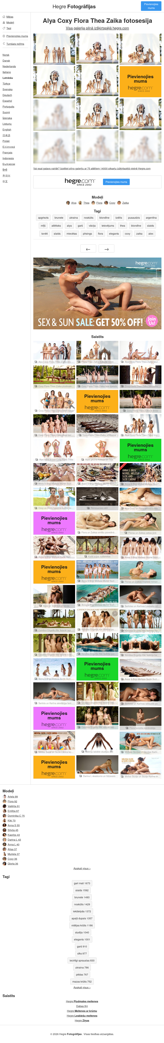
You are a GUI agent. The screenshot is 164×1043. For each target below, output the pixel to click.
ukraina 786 (82, 967)
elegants (114, 233)
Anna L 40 (13, 844)
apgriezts (43, 217)
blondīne (104, 217)
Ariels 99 (13, 796)
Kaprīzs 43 (14, 835)
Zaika (125, 203)
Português (8, 106)
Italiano (7, 72)
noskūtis (88, 217)
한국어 (6, 175)
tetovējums (108, 225)
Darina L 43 (14, 839)
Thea (86, 203)
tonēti (44, 233)
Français (7, 152)
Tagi (8, 28)
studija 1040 (82, 932)
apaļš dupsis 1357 (82, 918)
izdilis (118, 217)
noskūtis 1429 (82, 904)
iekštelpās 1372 (82, 911)
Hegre (74, 6)
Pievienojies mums (151, 6)
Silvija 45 (13, 830)
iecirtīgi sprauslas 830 (82, 960)
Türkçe (6, 83)
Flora (99, 203)
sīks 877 (82, 953)
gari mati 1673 (82, 883)
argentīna (151, 217)
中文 (5, 181)
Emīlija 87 (13, 811)
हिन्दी (5, 170)
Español (7, 101)
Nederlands (9, 66)
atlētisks (56, 225)
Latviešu (8, 78)
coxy (127, 233)
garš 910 (82, 946)
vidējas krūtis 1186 (82, 925)
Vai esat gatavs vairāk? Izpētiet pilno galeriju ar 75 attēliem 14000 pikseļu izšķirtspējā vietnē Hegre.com (92, 168)
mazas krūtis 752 (82, 981)
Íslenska (7, 118)
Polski (6, 141)
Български (9, 164)
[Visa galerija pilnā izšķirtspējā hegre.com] (54, 115)
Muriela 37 (14, 854)
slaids (150, 225)
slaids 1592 (82, 890)
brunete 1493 (82, 897)
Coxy (112, 203)
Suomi (6, 112)
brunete (59, 217)
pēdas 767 (82, 974)
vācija (92, 225)
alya (69, 225)
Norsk (6, 55)
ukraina (73, 217)
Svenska (7, 89)
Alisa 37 (12, 849)
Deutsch (7, 95)
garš (80, 225)
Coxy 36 (12, 859)
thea (122, 225)
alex (150, 233)
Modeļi (10, 22)
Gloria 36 (13, 863)
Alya (73, 203)
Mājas (9, 17)
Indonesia (8, 158)
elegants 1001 (82, 939)
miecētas (72, 233)
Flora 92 (12, 801)
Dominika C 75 (16, 816)
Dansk (6, 60)
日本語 (6, 135)
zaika (139, 233)
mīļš (43, 225)
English (7, 129)
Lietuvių (7, 124)
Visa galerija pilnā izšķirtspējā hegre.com (97, 27)
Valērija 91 (14, 806)
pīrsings (87, 233)
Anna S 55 (14, 825)
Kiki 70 (12, 820)
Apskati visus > (82, 868)
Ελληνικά (9, 147)
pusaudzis (134, 217)
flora (100, 233)
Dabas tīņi (82, 1006)
